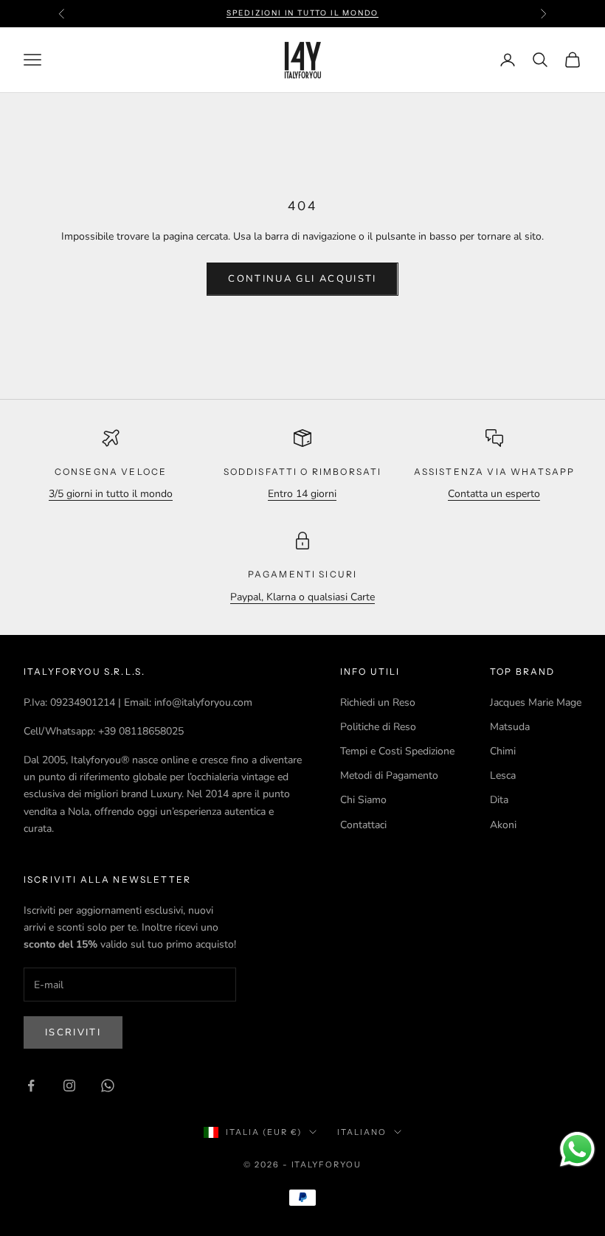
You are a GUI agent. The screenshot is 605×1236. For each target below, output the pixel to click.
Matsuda (510, 727)
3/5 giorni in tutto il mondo (111, 494)
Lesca (503, 775)
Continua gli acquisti (302, 278)
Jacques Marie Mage (535, 702)
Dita (499, 800)
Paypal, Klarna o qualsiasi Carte (302, 597)
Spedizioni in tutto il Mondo (302, 13)
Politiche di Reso (378, 727)
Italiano (362, 1132)
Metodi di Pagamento (389, 775)
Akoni (503, 825)
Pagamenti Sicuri (303, 574)
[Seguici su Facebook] (31, 1085)
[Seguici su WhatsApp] (107, 1085)
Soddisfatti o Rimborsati (303, 471)
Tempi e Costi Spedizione (397, 751)
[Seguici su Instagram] (69, 1085)
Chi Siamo (363, 800)
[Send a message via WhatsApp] (577, 1149)
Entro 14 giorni (302, 494)
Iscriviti (73, 1032)
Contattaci (363, 825)
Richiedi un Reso (377, 702)
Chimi (503, 751)
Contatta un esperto (494, 494)
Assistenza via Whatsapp (494, 471)
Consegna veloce (111, 471)
